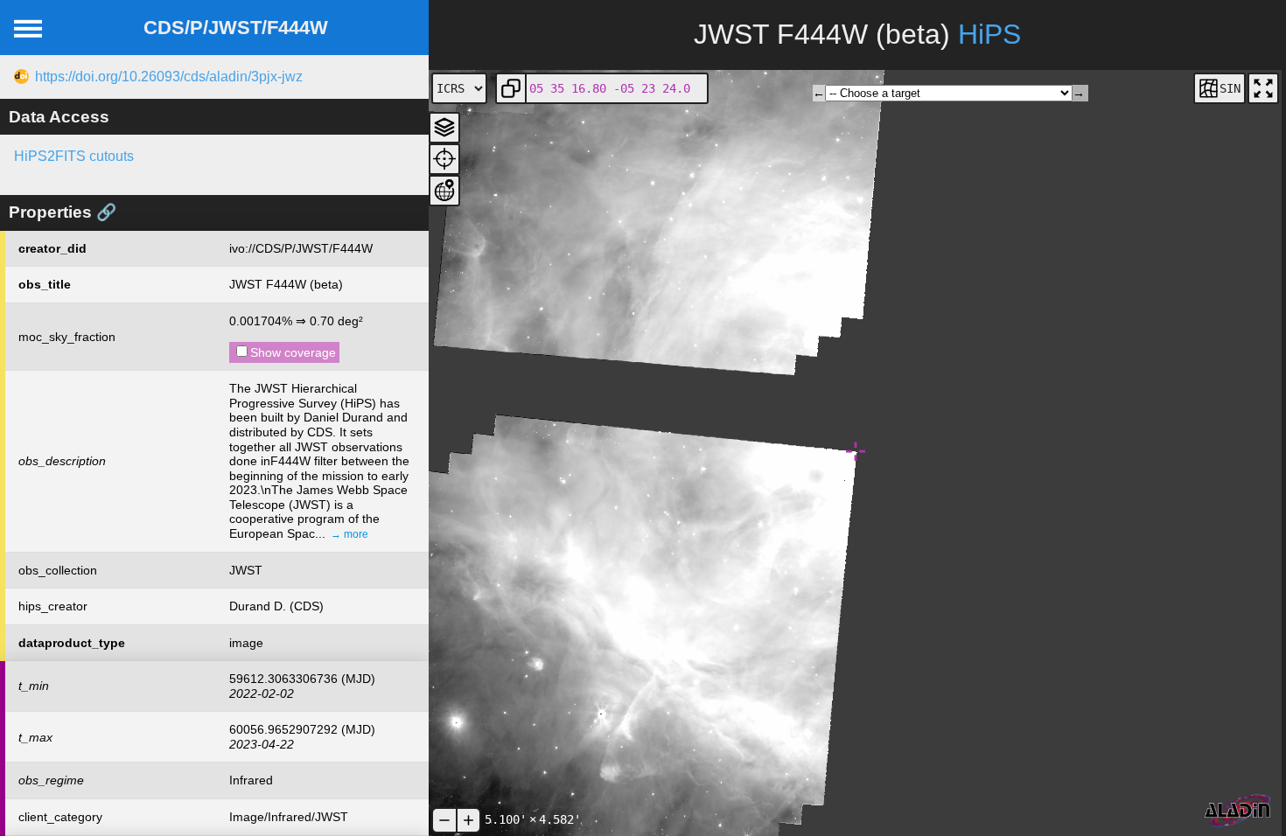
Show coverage (293, 352)
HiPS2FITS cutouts (74, 156)
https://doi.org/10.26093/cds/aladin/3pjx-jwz (169, 76)
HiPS (989, 34)
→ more (349, 534)
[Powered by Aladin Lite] (1238, 811)
